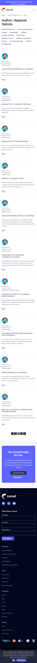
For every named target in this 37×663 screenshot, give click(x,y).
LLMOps (23, 32)
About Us (4, 595)
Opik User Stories (7, 38)
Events (3, 602)
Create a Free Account (7, 630)
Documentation (5, 574)
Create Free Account (18, 473)
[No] (35, 656)
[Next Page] (24, 433)
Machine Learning (7, 35)
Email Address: (6, 529)
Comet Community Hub (25, 29)
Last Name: (5, 522)
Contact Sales (17, 477)
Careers (3, 609)
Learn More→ (23, 4)
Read (3, 79)
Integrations (14, 32)
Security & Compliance (7, 613)
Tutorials (28, 41)
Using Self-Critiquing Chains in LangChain (18, 216)
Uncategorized (6, 44)
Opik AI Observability (7, 550)
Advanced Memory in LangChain (14, 372)
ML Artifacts (5, 557)
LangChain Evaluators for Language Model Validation (15, 295)
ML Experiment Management (9, 554)
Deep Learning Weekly (7, 585)
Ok (14, 660)
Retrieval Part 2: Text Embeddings (15, 141)
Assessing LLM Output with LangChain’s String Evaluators (17, 334)
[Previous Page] (12, 433)
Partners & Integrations (23, 38)
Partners (4, 606)
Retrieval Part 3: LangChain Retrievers (16, 104)
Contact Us (4, 616)
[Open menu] (34, 10)
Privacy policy (21, 660)
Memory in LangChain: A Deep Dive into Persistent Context (17, 410)
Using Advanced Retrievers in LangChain (17, 69)
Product (4, 41)
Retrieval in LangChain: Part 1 (13, 178)
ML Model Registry (6, 561)
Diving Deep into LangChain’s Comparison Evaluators (13, 256)
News (3, 598)
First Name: (6, 515)
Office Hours (20, 35)
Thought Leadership (16, 41)
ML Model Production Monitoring (10, 565)
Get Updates (7, 538)
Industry (4, 32)
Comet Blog (4, 582)
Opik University (5, 578)
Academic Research (8, 29)
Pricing (3, 626)
